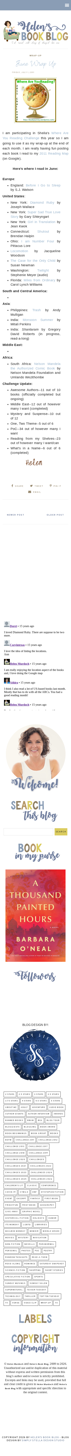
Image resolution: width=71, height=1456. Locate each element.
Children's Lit (14, 1185)
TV (6, 1303)
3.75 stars (11, 1101)
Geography (47, 1205)
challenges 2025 (16, 1179)
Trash (36, 310)
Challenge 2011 (25, 1140)
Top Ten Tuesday (50, 1296)
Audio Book (56, 1107)
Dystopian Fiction (52, 1192)
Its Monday (12, 1225)
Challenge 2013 (14, 1146)
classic (32, 1185)
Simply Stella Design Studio (43, 1440)
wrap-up (35, 55)
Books (54, 1133)
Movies (9, 1238)
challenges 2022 (41, 1166)
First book (51, 1198)
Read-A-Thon (40, 1257)
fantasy (35, 1198)
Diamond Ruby (42, 202)
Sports (38, 1277)
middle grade (51, 1231)
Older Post (55, 515)
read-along (12, 1264)
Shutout (43, 231)
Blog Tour (53, 1120)
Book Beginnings (16, 1133)
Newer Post (15, 515)
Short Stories (54, 1270)
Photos (26, 1251)
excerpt (21, 1198)
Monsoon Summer (38, 320)
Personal (11, 1251)
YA (56, 1303)
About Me (11, 1107)
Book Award (47, 1127)
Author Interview (39, 1114)
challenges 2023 (16, 1172)
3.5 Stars (53, 1094)
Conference (48, 1185)
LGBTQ (27, 1225)
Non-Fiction (12, 1244)
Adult (24, 1107)
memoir (34, 1231)
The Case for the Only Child (33, 260)
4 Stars (26, 1101)
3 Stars (39, 1094)
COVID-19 (10, 1192)
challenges (36, 1159)
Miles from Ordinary (39, 280)
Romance (30, 1264)
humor (52, 1218)
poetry (48, 1251)
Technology (13, 1296)
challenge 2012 (48, 1140)
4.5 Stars (41, 1101)
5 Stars (55, 1101)
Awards (58, 1114)
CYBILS (24, 1192)
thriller (30, 1296)
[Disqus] (36, 571)
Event (8, 1198)
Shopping (35, 1270)
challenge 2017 (38, 1146)
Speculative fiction (17, 1277)
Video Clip (30, 1303)
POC (37, 1251)
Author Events (14, 1114)
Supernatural (14, 1290)
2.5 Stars (24, 1094)
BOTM (8, 1140)
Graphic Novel (31, 1212)
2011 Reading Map (54, 153)
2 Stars (10, 1094)
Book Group (38, 1133)
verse (16, 1303)
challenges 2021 (15, 1166)
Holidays (38, 1218)
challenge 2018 (15, 1153)
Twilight (43, 270)
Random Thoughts (16, 1257)
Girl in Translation (41, 222)
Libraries (41, 1225)
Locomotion (19, 251)
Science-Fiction (15, 1270)
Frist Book (29, 1205)
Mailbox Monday (15, 1231)
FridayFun (11, 1205)
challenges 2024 (41, 1172)
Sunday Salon (38, 1283)
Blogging (30, 1127)
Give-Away (11, 1212)
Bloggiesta (12, 1127)
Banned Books (14, 1120)
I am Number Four (37, 241)
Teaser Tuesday (36, 1290)
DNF (34, 1192)
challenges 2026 (41, 1179)
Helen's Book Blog (44, 1437)
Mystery (23, 1238)
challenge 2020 (15, 1159)
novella (29, 1244)
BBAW (30, 1120)
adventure (38, 1107)
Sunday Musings (15, 1283)
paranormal (46, 1244)
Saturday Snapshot (52, 1264)
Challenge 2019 (38, 1153)
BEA (40, 1120)
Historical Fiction (17, 1218)
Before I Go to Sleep (43, 185)
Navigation (40, 1238)
